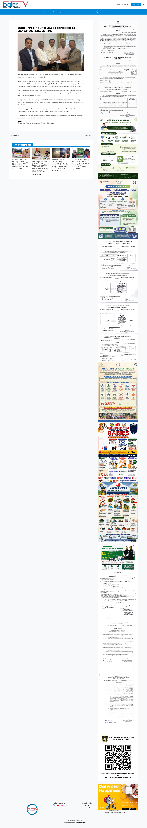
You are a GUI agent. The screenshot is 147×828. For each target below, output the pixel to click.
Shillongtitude (81, 822)
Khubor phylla (95, 12)
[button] (136, 4)
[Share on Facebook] (21, 123)
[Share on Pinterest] (51, 123)
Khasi (54, 12)
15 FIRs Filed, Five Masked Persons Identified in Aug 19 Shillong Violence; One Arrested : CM (20, 163)
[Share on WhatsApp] (36, 123)
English (61, 12)
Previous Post (14, 135)
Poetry (104, 12)
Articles (67, 12)
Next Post (89, 135)
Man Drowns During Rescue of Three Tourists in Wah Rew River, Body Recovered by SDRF (80, 163)
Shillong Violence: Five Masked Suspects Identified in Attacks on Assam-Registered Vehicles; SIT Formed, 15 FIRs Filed (41, 166)
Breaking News (45, 12)
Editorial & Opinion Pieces (80, 12)
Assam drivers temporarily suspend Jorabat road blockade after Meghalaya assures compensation (60, 164)
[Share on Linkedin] (44, 123)
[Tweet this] (29, 123)
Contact (125, 5)
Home (118, 5)
